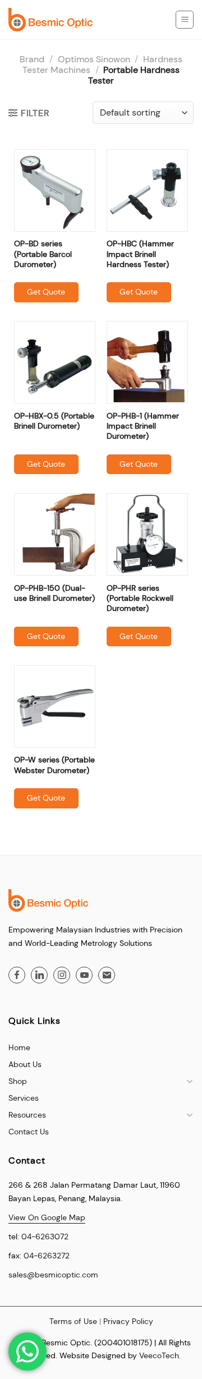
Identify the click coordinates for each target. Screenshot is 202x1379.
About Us (25, 1064)
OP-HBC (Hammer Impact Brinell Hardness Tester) (140, 253)
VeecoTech (159, 1355)
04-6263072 (44, 1236)
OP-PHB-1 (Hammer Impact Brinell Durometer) (143, 426)
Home (19, 1047)
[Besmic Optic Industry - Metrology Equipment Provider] (50, 19)
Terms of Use (73, 1321)
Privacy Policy (128, 1321)
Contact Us (28, 1132)
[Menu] (185, 20)
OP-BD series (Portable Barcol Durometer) (43, 253)
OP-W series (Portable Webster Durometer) (54, 765)
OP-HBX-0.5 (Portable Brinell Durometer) (54, 421)
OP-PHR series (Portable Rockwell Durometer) (140, 598)
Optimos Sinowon (94, 59)
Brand (32, 59)
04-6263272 (47, 1256)
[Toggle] (190, 1081)
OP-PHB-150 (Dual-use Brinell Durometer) (54, 593)
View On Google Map (46, 1217)
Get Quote (46, 292)
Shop (17, 1081)
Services (23, 1098)
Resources (27, 1115)
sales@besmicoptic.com (53, 1275)
